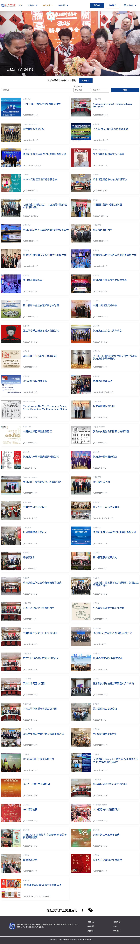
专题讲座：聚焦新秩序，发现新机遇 (42, 481)
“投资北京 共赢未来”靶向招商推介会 (112, 633)
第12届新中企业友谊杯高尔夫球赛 (41, 305)
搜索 (125, 90)
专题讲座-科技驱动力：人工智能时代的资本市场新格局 (45, 206)
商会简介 (31, 5)
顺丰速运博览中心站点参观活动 (110, 179)
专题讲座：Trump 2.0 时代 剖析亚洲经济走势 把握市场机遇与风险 (115, 760)
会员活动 (46, 5)
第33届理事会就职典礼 (105, 557)
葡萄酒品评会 (30, 859)
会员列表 (61, 5)
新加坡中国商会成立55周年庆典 (110, 280)
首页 (20, 5)
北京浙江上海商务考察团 (106, 507)
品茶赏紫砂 (29, 557)
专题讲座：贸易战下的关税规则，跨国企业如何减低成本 (116, 584)
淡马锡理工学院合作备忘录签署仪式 (42, 582)
